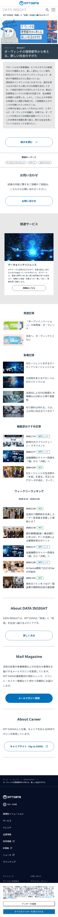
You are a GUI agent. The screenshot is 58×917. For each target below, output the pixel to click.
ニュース (7, 855)
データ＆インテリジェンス (16, 163)
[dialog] (29, 900)
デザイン (32, 163)
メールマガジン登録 (29, 698)
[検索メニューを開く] (47, 10)
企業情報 (7, 834)
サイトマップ (8, 876)
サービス (7, 821)
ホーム (5, 780)
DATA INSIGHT (29, 780)
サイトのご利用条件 (11, 881)
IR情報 (6, 848)
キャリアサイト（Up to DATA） (27, 746)
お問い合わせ (29, 201)
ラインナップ (9, 862)
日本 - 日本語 (12, 804)
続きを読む (26, 142)
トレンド (15, 780)
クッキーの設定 (29, 904)
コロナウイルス (45, 163)
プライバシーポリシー (39, 881)
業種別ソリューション (13, 814)
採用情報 (7, 841)
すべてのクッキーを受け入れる (29, 911)
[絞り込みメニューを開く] (53, 9)
